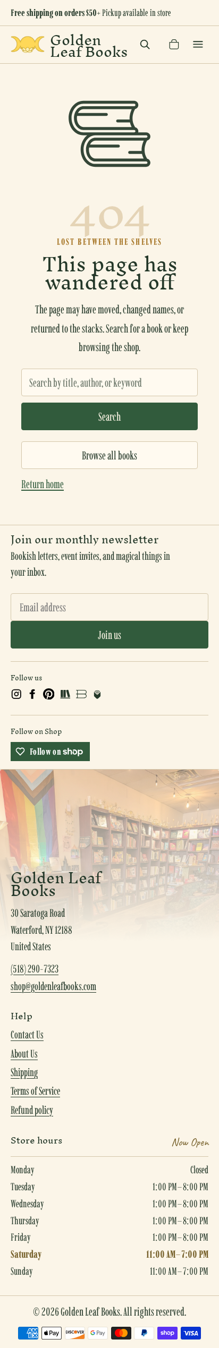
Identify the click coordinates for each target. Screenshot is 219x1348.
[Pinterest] (49, 694)
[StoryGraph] (65, 694)
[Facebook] (32, 694)
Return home (42, 484)
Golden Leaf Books (89, 44)
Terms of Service (35, 1091)
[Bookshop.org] (81, 694)
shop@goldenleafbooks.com (53, 986)
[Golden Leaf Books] (28, 44)
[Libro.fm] (97, 694)
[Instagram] (16, 694)
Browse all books (109, 455)
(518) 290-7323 (34, 968)
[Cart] (174, 44)
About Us (24, 1053)
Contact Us (27, 1034)
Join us (109, 635)
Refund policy (32, 1110)
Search (109, 416)
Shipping (24, 1072)
